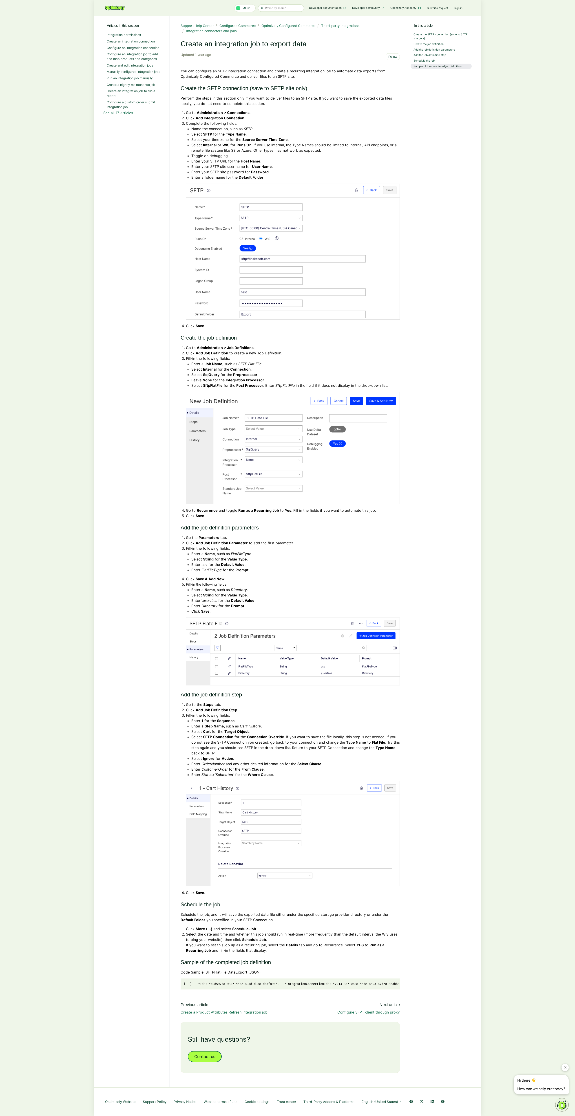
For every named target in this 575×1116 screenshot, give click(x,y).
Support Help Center (197, 26)
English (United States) (380, 1102)
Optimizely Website (120, 1102)
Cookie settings (257, 1102)
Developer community (366, 7)
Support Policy (154, 1102)
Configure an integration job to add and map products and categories (132, 56)
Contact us (204, 1056)
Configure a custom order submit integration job (131, 104)
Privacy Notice (185, 1102)
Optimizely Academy (403, 7)
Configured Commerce (237, 26)
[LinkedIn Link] (432, 1101)
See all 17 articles (118, 113)
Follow (392, 57)
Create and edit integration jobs (130, 65)
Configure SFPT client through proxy (368, 1012)
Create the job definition (429, 44)
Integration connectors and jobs (211, 31)
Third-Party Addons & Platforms (328, 1102)
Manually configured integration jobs (133, 71)
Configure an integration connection (133, 48)
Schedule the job (424, 60)
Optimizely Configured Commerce (288, 26)
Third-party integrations (340, 26)
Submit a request (437, 8)
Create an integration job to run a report (131, 93)
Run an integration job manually (130, 78)
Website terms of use (220, 1102)
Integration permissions (124, 35)
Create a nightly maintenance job (131, 85)
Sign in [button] (458, 8)
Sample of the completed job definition (438, 66)
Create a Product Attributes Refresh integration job (224, 1012)
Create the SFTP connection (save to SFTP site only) (441, 36)
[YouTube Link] (443, 1101)
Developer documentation (325, 7)
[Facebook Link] (411, 1101)
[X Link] (421, 1101)
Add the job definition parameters (434, 49)
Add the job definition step (430, 55)
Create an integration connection (131, 41)
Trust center (286, 1102)
